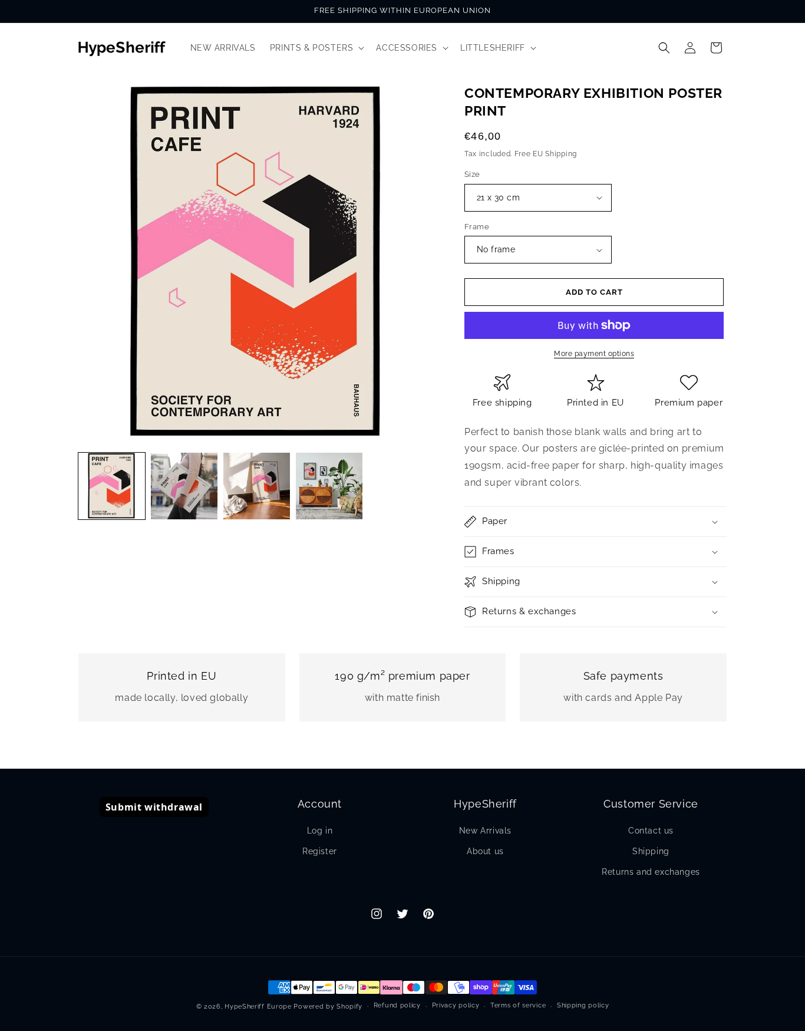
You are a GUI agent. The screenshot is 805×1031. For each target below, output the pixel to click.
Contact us (651, 830)
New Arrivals (485, 830)
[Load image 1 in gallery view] (111, 486)
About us (485, 851)
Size (472, 174)
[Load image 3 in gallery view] (256, 486)
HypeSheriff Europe (258, 1006)
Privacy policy (456, 1005)
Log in (320, 830)
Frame (476, 226)
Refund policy (397, 1005)
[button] (316, 47)
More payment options (594, 354)
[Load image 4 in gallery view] (329, 486)
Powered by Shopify (327, 1006)
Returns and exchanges (651, 872)
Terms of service (518, 1005)
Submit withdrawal (154, 807)
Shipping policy (583, 1005)
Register (319, 851)
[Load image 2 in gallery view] (184, 486)
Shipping (650, 851)
